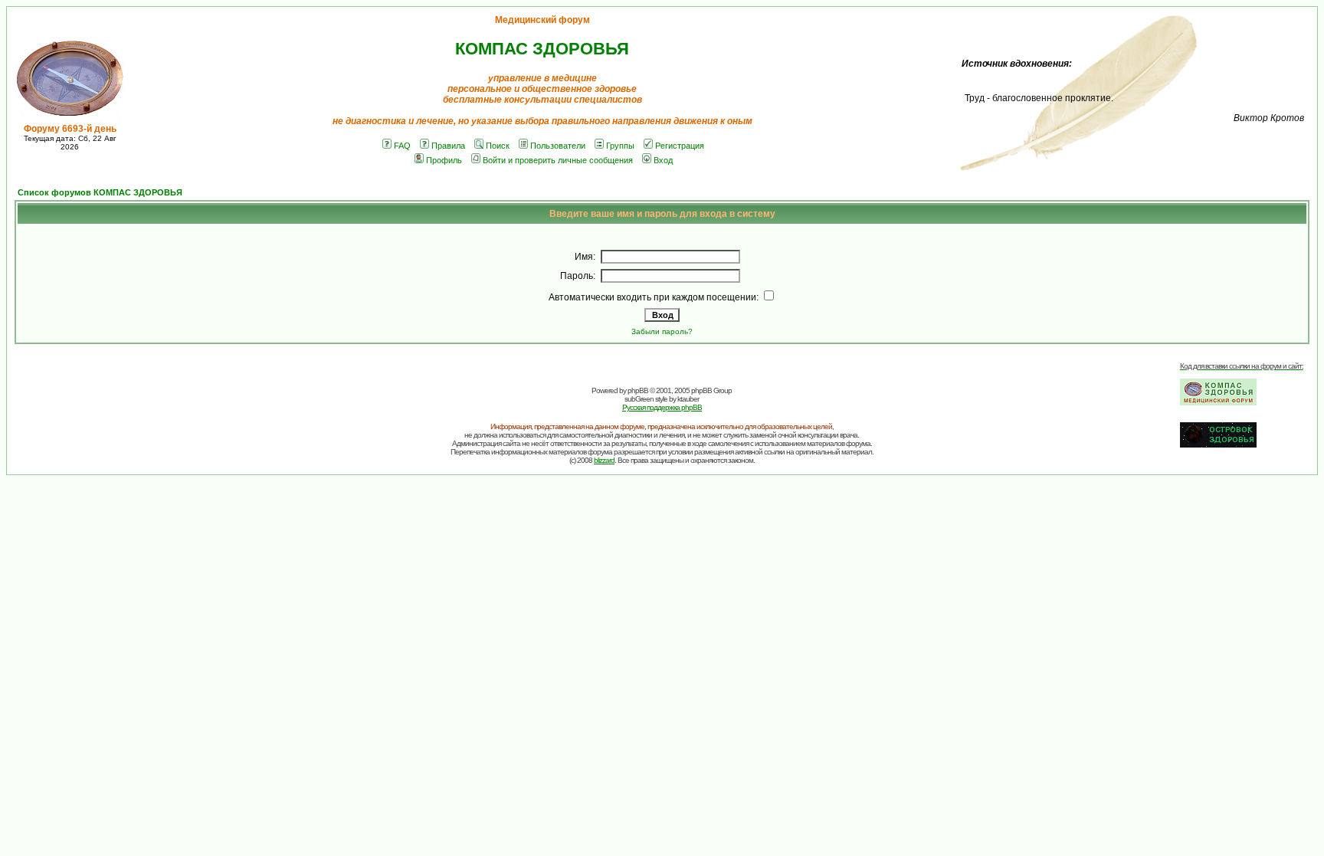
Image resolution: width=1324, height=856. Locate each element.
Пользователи (557, 145)
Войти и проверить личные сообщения (558, 160)
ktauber (688, 399)
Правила (448, 145)
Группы (620, 145)
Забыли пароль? (662, 331)
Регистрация (679, 145)
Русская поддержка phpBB (662, 407)
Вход (663, 160)
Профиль (444, 160)
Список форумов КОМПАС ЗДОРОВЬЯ (100, 192)
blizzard (604, 460)
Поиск (498, 145)
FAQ (402, 145)
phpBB (638, 390)
